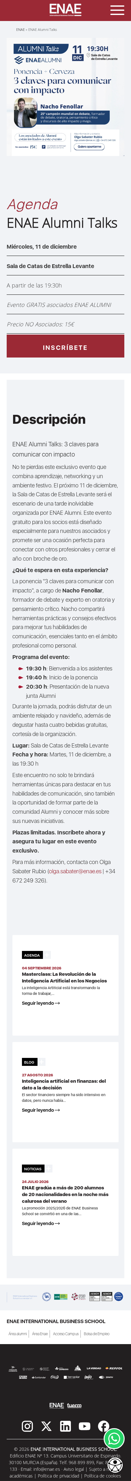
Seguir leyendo (38, 1003)
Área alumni (18, 1334)
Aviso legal (74, 1469)
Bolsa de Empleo (96, 1334)
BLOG (29, 1062)
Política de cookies (102, 1476)
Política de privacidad (58, 1476)
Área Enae (40, 1334)
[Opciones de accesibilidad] (115, 1465)
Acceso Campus (66, 1334)
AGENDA (32, 955)
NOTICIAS (32, 1169)
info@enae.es (46, 1469)
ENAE (20, 29)
